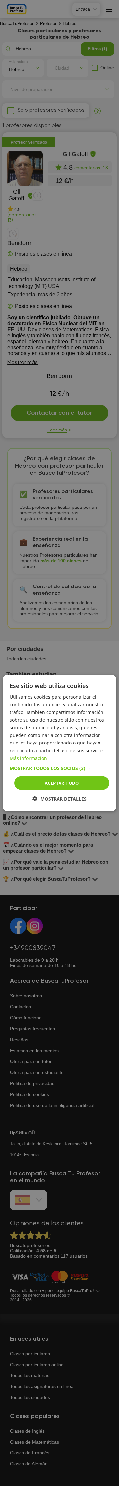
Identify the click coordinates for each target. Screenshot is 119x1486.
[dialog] (59, 743)
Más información (28, 758)
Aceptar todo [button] (62, 783)
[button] (59, 768)
